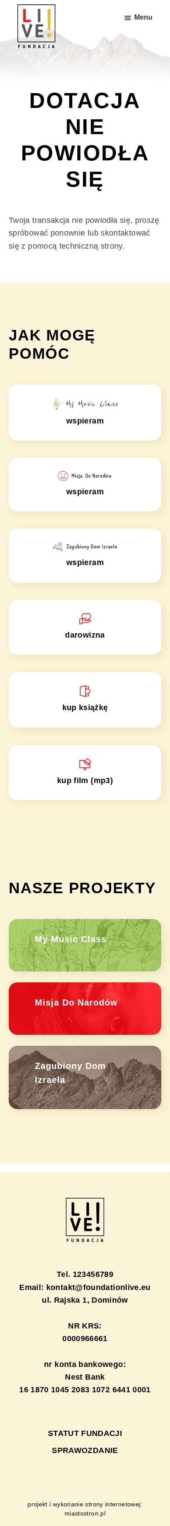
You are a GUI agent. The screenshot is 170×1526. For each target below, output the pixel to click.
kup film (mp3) (85, 780)
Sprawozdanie (85, 1450)
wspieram (85, 420)
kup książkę (85, 707)
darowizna (85, 635)
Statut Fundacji (85, 1433)
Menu (143, 17)
